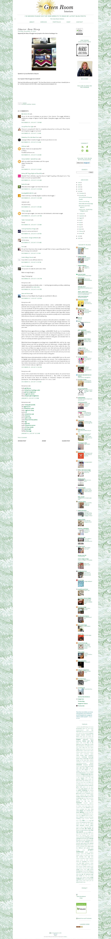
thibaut (88, 872)
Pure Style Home (82, 678)
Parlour (79, 321)
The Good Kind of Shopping (85, 197)
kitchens (88, 807)
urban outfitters (83, 877)
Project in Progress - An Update (85, 560)
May (80, 224)
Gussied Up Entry (88, 689)
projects (86, 852)
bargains (78, 739)
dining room (78, 774)
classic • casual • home (83, 291)
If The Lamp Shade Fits (83, 299)
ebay (84, 775)
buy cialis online (35, 287)
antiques (91, 733)
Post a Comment (22, 437)
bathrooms (85, 739)
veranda (87, 877)
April (80, 226)
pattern (86, 844)
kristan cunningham (80, 809)
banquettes (91, 738)
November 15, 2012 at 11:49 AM (31, 207)
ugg (25, 421)
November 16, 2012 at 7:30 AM (31, 224)
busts (81, 750)
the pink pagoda (84, 872)
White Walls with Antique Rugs (86, 203)
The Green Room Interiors (57, 19)
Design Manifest (81, 397)
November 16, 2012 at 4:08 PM (31, 233)
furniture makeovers (89, 785)
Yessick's (81, 882)
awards (77, 738)
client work (87, 766)
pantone (82, 844)
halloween (84, 793)
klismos (91, 807)
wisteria (80, 880)
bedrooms (78, 741)
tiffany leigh (78, 874)
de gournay (91, 771)
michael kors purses (30, 425)
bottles (80, 747)
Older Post (66, 441)
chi (26, 412)
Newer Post (22, 441)
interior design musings (83, 558)
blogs (86, 744)
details (92, 772)
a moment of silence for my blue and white (87, 574)
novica (88, 835)
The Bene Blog (81, 701)
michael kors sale (29, 414)
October (81, 213)
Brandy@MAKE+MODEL (28, 193)
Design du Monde (82, 256)
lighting (82, 812)
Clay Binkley (82, 766)
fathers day (91, 780)
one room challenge (84, 837)
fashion (86, 780)
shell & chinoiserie (82, 510)
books (88, 745)
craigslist (86, 769)
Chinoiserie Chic (81, 247)
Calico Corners (87, 752)
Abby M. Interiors (82, 411)
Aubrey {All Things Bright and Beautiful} (32, 173)
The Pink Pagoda (81, 487)
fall (92, 779)
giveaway (86, 788)
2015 (79, 184)
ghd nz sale (28, 418)
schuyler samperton (89, 858)
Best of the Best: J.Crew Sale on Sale (87, 359)
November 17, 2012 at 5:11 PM (31, 253)
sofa (80, 863)
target (88, 869)
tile (84, 874)
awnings (80, 738)
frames (82, 783)
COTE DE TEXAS (81, 274)
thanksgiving (79, 871)
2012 (79, 191)
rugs (89, 856)
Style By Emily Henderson (84, 696)
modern (91, 825)
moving (84, 827)
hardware (88, 793)
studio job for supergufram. (84, 377)
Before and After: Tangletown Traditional (88, 504)
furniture (82, 785)
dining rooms (84, 774)
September (82, 215)
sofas (83, 863)
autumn (89, 736)
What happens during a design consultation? (87, 414)
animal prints (90, 731)
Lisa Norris (86, 812)
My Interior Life (25, 114)
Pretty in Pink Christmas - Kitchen (87, 405)
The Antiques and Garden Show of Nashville (88, 454)
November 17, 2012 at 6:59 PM (31, 262)
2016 (79, 182)
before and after (87, 741)
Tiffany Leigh (25, 211)
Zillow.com (55, 934)
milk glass (87, 823)
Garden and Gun (86, 787)
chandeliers (90, 755)
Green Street (81, 420)
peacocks (78, 846)
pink (85, 848)
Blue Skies (85, 745)
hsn (82, 801)
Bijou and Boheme (82, 660)
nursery (91, 835)
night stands (90, 833)
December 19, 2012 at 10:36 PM (32, 367)
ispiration (82, 804)
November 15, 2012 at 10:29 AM (32, 189)
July (80, 220)
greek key (82, 791)
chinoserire (85, 764)
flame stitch (86, 782)
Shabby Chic (78, 861)
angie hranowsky (85, 731)
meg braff (91, 820)
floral (92, 782)
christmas (91, 764)
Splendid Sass (81, 277)
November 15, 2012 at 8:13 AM (31, 142)
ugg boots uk (27, 406)
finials (77, 782)
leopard (77, 812)
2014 (79, 187)
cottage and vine (81, 348)
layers (92, 810)
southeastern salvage (89, 863)
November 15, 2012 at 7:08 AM (31, 122)
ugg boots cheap (29, 410)
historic (88, 795)
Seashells (86, 248)
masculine (87, 818)
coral (83, 769)
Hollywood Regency (84, 796)
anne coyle (78, 733)
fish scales (81, 782)
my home (89, 827)
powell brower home (83, 589)
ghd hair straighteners (30, 392)
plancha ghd (28, 429)
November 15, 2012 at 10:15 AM (32, 180)
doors (92, 774)
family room (82, 780)
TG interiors (80, 562)
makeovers (81, 817)
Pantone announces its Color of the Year (88, 302)
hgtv (85, 795)
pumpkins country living (81, 853)
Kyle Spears (87, 809)
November (82, 195)
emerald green (88, 775)
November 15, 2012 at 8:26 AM (31, 155)
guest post (78, 793)
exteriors (78, 779)
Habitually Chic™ (81, 286)
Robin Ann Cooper (89, 855)
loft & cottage (81, 652)
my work (79, 832)
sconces (77, 860)
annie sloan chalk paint (85, 733)
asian (87, 736)
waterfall (86, 879)
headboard (82, 795)
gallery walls (79, 787)
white (89, 879)
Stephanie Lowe (90, 866)
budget (77, 749)
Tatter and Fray (81, 429)
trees (77, 875)
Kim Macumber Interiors (83, 616)
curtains (78, 771)
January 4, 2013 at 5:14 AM (30, 398)
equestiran (82, 777)
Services (43, 22)
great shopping (82, 790)
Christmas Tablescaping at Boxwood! (87, 311)
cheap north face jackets (31, 419)
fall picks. (80, 319)
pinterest (88, 848)
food (77, 783)
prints (84, 850)
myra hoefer (85, 832)
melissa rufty (78, 822)
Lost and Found (81, 556)
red (84, 855)
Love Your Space (82, 501)
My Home (88, 828)
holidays (78, 796)
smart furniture (90, 861)
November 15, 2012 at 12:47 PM (32, 216)
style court (80, 461)
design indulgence (82, 265)
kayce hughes (88, 806)
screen (81, 860)
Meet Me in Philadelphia (83, 528)
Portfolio (57, 22)
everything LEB (81, 687)
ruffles (85, 856)
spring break (84, 864)
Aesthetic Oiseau (82, 308)
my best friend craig (82, 643)
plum (92, 848)
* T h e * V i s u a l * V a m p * (84, 434)
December (81, 193)
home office (91, 798)
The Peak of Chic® (82, 379)
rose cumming (79, 856)
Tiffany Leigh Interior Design (84, 469)
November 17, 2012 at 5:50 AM (31, 242)
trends (33, 104)
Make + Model (81, 496)
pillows (89, 846)
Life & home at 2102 (82, 402)
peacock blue (90, 844)
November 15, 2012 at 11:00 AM (32, 198)
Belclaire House (81, 478)
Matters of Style (81, 519)
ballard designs (86, 738)
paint (82, 843)
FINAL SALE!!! (87, 444)
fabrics (86, 779)
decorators (84, 772)
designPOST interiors (83, 703)
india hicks (90, 801)
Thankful (81, 199)
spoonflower (78, 864)
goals (89, 788)
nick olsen (85, 833)
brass (84, 747)
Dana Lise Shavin (84, 771)
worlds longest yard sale (88, 880)
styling (77, 869)
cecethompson (86, 753)
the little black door (82, 571)
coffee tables (82, 768)
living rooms (86, 813)
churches (78, 766)
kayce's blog (81, 580)
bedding (91, 739)
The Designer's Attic (82, 443)
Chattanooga (84, 757)
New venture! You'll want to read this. (87, 259)
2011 (79, 236)
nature (89, 832)
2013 (79, 189)
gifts (82, 788)
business (78, 750)
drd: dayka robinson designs (84, 598)
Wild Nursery (87, 322)
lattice (85, 810)
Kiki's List (80, 317)
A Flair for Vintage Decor (83, 670)
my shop (90, 830)
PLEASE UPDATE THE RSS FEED (84, 275)
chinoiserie (79, 764)
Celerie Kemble (79, 755)
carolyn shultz (79, 753)
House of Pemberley (82, 388)
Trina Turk (87, 875)
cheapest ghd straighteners (32, 395)
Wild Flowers (87, 626)
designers (88, 772)
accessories (79, 728)
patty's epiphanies (82, 330)
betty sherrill (83, 742)
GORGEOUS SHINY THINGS (84, 339)
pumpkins (91, 852)
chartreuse (78, 757)
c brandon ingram (86, 750)
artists (77, 736)
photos (86, 846)
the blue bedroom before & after (88, 654)
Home (44, 441)
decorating (78, 772)
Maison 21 (88, 815)
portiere (77, 850)
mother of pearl (79, 827)
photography (82, 846)
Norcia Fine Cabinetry (81, 835)
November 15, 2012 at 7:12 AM (31, 133)
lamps (81, 810)
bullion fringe (90, 749)
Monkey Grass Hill (82, 555)
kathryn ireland (81, 806)
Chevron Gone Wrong (29, 29)
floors (90, 782)
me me (86, 820)
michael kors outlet (29, 408)
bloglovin (83, 744)
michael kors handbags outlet (32, 390)
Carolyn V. (65, 936)
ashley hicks (82, 736)
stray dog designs (86, 867)
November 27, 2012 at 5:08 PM (32, 298)
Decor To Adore (26, 266)
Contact (79, 22)
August (81, 218)
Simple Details (81, 366)
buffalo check (85, 749)
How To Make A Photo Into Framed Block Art (88, 540)
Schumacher (82, 858)
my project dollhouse (83, 830)
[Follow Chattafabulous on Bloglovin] (83, 163)
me (83, 820)
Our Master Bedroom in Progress (87, 531)
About (32, 22)
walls (83, 879)
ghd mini (27, 423)
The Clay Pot (84, 871)
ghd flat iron (28, 388)
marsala (82, 818)
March (80, 229)
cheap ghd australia (30, 404)
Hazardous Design (82, 607)
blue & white (90, 744)
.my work (83, 726)
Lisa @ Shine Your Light (27, 126)
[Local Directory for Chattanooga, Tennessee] (79, 927)
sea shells (86, 860)
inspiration (79, 802)
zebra (84, 882)
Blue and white (79, 745)
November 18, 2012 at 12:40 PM (32, 278)
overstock (78, 843)
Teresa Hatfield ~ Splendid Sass (30, 159)
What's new (86, 590)
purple (88, 853)
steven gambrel (79, 867)
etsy (92, 777)
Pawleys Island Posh (82, 357)
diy (90, 774)
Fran (23, 246)
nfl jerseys (27, 416)
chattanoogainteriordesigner (81, 763)
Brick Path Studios (89, 747)
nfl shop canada (29, 427)
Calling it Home (81, 546)
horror (88, 799)
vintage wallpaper (88, 581)
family (77, 780)
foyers (79, 783)
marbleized (86, 817)
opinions (91, 841)
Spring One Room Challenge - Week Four (88, 391)
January (81, 233)
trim (84, 875)
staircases (81, 866)
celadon (91, 753)
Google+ (55, 935)
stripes (91, 867)
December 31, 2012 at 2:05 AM (31, 382)
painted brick (86, 843)
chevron (24, 104)
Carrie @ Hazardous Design (29, 229)
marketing (78, 818)
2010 (79, 238)
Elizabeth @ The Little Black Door (30, 137)
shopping (29, 104)
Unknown (24, 146)
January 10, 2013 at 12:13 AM (31, 433)
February (81, 231)
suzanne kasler (83, 869)
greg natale (91, 791)
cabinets (82, 752)
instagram (78, 804)
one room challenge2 (84, 841)
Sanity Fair (24, 184)
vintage (91, 877)
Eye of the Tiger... (88, 635)
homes (84, 799)
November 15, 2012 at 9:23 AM (31, 169)
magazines (83, 815)
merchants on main (85, 822)
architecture (88, 734)
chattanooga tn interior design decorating (84, 761)
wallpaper (79, 879)
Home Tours (79, 799)
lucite (80, 815)
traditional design (89, 874)
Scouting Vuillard (88, 462)
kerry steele (83, 807)
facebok (89, 779)
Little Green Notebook (83, 296)
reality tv (82, 855)
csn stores (91, 769)
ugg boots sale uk (29, 394)
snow (77, 863)
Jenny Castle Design (82, 625)
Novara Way (81, 634)
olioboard (78, 837)
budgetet (81, 749)
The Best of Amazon (82, 297)
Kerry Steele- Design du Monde (30, 237)
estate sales (88, 777)
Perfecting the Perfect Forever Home (87, 332)
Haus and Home (26, 293)
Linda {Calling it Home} (27, 257)
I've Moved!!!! (87, 662)
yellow (77, 882)
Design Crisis (81, 699)
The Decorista (81, 705)
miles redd (82, 823)
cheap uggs (28, 431)
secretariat (91, 860)
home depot (86, 798)
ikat (85, 801)
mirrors (87, 825)
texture (91, 869)
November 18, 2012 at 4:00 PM (32, 289)
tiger (82, 874)
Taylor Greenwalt (26, 220)
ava (92, 736)
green (86, 791)
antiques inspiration (80, 734)
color (87, 768)
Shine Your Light (81, 537)
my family (81, 828)
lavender (88, 810)
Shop (68, 22)
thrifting (91, 872)
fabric (82, 779)
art (92, 734)
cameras (91, 752)
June (80, 222)
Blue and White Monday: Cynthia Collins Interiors (88, 490)
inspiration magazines (88, 802)
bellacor (77, 742)
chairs (86, 755)
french (85, 783)
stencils (84, 866)
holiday (91, 795)
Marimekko (91, 817)
